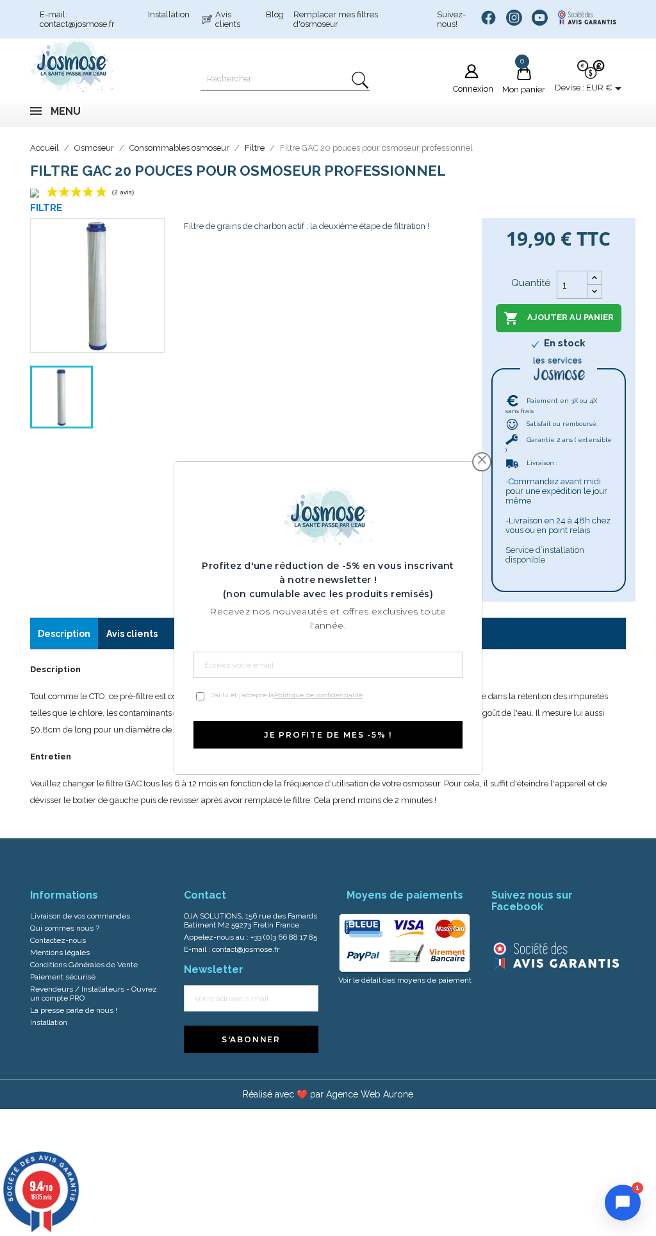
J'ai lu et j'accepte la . (287, 695)
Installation (169, 14)
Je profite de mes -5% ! (328, 735)
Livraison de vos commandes (80, 915)
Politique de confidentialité (318, 695)
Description (64, 634)
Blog (275, 14)
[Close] (482, 460)
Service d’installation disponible (544, 554)
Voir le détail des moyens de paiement (405, 980)
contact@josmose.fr (245, 949)
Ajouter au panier (559, 318)
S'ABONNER (251, 1039)
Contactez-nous (58, 940)
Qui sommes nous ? (64, 928)
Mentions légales (60, 952)
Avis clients (227, 19)
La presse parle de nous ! (73, 1010)
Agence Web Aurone (369, 1094)
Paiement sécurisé (62, 976)
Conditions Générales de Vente (84, 964)
